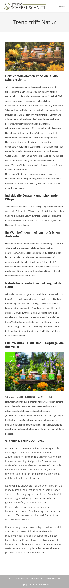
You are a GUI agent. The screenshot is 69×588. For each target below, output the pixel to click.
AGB (11, 578)
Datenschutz (22, 578)
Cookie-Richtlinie (52, 578)
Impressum (36, 578)
